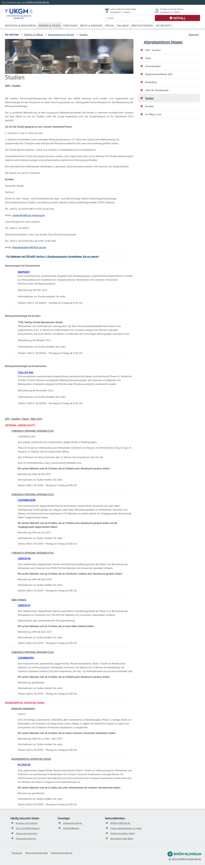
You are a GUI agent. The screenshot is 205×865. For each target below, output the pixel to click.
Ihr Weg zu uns (153, 114)
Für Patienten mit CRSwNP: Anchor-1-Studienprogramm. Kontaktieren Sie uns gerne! (52, 256)
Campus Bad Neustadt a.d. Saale (125, 828)
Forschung (70, 25)
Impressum (17, 852)
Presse (109, 25)
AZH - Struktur (153, 50)
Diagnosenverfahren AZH (158, 74)
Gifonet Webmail (71, 828)
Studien (83, 34)
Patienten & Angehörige (20, 25)
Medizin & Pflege (50, 25)
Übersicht (194, 34)
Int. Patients (163, 25)
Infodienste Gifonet (72, 823)
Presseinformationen (26, 838)
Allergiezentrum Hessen (61, 34)
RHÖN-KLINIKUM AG (120, 823)
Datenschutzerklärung (61, 852)
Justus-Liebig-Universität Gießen (123, 9)
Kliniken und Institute (26, 823)
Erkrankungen (153, 66)
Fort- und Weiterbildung (28, 828)
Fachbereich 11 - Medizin (120, 12)
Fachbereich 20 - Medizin (170, 12)
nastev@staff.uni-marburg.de (28, 215)
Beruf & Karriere (91, 25)
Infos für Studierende (156, 90)
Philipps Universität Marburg (171, 9)
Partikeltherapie (142, 25)
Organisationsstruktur (26, 833)
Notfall (179, 18)
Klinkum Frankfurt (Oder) (122, 833)
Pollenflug (151, 82)
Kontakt (149, 106)
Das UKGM (123, 25)
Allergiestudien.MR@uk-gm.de (29, 247)
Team (148, 58)
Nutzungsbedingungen (36, 852)
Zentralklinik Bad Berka (121, 838)
